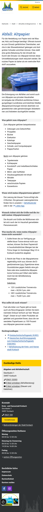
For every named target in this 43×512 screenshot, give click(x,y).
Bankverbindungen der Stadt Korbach (18, 425)
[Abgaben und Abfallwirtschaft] (21, 378)
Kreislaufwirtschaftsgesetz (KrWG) (24, 335)
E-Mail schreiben (12, 383)
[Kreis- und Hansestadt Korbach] (21, 410)
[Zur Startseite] (7, 7)
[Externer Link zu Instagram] (9, 488)
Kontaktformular (10, 420)
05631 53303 (10, 379)
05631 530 (7, 415)
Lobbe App (19, 206)
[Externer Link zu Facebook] (4, 488)
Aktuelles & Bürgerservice (27, 24)
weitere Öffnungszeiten (13, 457)
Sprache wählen (37, 2)
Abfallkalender (30, 203)
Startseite (5, 24)
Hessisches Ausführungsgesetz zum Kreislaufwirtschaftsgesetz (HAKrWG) (21, 341)
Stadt (13, 24)
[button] (20, 79)
